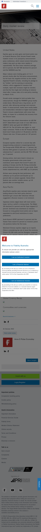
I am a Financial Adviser (20, 264)
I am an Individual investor (21, 257)
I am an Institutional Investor (20, 281)
